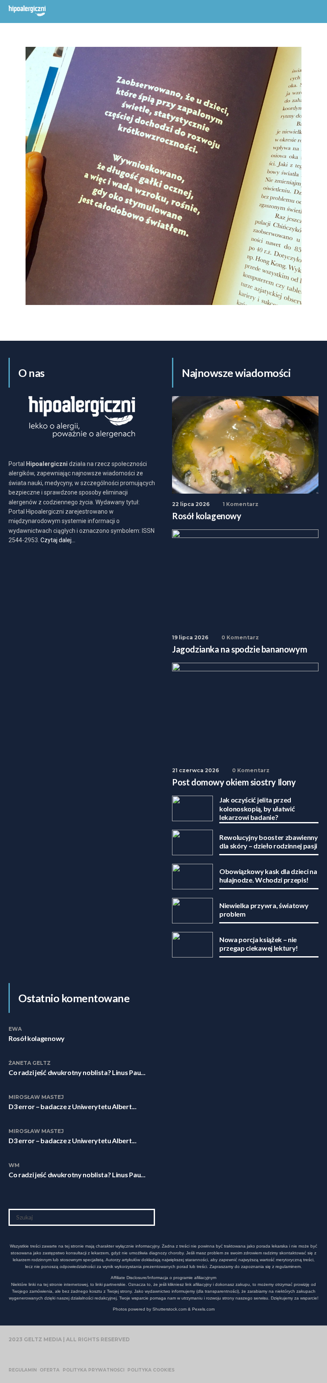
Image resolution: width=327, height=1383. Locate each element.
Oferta (50, 1370)
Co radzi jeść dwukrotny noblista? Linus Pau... (77, 1072)
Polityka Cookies (151, 1370)
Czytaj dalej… (57, 540)
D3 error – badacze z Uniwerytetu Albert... (73, 1106)
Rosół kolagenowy (37, 1038)
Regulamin (23, 1370)
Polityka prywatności (93, 1370)
